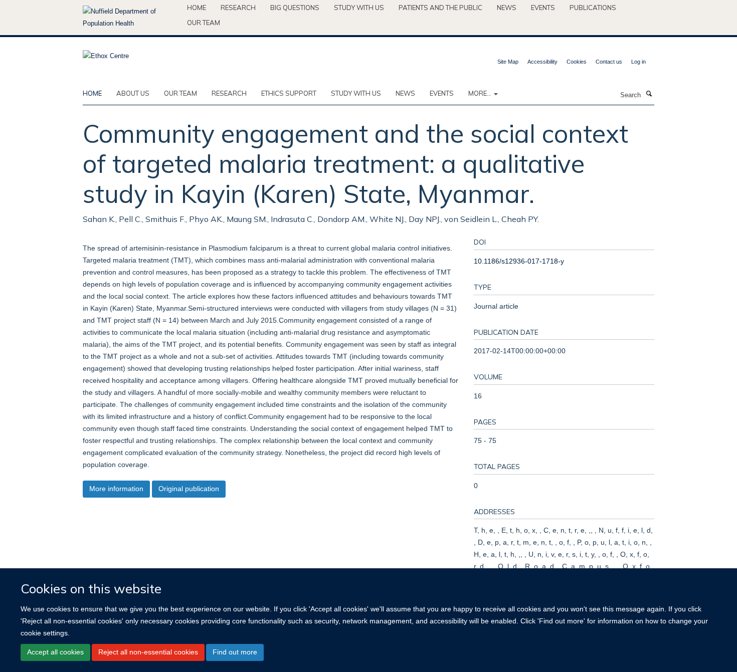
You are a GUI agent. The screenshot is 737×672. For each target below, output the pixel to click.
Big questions (294, 8)
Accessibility (542, 62)
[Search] (648, 94)
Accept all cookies (55, 652)
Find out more (235, 652)
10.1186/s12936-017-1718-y (519, 261)
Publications (593, 8)
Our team (203, 23)
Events (543, 8)
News (506, 8)
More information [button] (116, 489)
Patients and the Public (440, 8)
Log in (638, 62)
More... (480, 93)
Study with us (359, 8)
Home (196, 8)
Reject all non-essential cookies (148, 652)
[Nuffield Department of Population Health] (131, 18)
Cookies (577, 62)
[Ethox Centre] (106, 53)
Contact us (609, 62)
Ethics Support (288, 93)
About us (132, 93)
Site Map (507, 62)
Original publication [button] (188, 489)
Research (238, 8)
